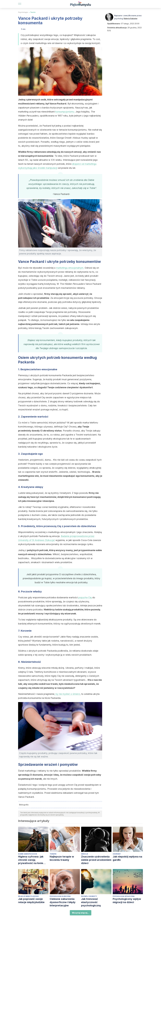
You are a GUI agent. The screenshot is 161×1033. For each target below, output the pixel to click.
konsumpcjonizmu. (65, 111)
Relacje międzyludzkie (28, 896)
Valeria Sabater (130, 18)
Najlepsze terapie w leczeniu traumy (62, 858)
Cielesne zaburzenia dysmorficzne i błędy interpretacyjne (62, 902)
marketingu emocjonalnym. (70, 267)
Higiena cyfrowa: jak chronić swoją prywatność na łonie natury (30, 860)
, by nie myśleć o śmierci (67, 694)
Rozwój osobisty (89, 896)
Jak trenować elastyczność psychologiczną (91, 902)
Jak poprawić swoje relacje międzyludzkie (31, 900)
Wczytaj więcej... (80, 913)
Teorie (32, 12)
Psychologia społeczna (123, 896)
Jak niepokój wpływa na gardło (127, 858)
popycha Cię (85, 597)
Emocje (84, 854)
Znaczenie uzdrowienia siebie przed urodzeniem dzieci (96, 860)
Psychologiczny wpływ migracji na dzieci (127, 900)
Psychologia (23, 12)
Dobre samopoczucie (27, 854)
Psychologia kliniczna (60, 896)
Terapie (53, 854)
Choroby (117, 854)
